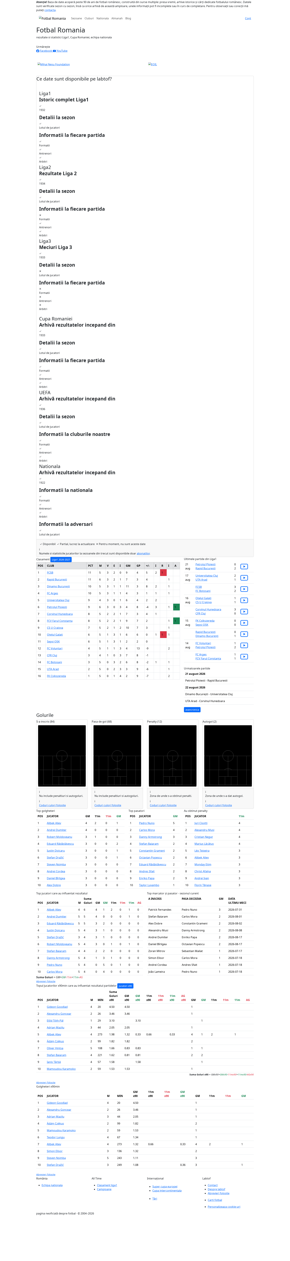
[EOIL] (152, 64)
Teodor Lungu (56, 1137)
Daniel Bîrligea (56, 878)
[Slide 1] (138, 67)
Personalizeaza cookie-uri (224, 1207)
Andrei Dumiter (56, 830)
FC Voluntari (54, 648)
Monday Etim (203, 864)
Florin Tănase (203, 885)
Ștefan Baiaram (149, 844)
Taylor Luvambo (149, 885)
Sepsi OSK (53, 641)
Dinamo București (58, 586)
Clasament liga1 (107, 1185)
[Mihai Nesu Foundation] (54, 64)
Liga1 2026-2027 (61, 559)
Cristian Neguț (204, 837)
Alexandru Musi (204, 830)
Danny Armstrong (150, 837)
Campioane (104, 1189)
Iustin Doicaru (56, 850)
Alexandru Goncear (59, 1014)
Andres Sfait (147, 871)
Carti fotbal (215, 1200)
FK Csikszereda (56, 676)
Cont (248, 18)
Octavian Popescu (150, 857)
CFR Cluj (52, 655)
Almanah (117, 18)
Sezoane (76, 18)
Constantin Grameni (152, 850)
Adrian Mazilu (55, 1027)
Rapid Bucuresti (57, 579)
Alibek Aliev (54, 823)
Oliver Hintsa (55, 1048)
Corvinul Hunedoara (60, 614)
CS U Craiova (55, 628)
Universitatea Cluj (58, 600)
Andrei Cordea (56, 871)
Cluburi (89, 18)
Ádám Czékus (55, 1041)
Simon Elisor (55, 1151)
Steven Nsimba (56, 864)
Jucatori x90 (125, 985)
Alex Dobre (54, 885)
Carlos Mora (147, 830)
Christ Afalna (203, 871)
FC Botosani (54, 662)
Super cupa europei (164, 1186)
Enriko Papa (146, 878)
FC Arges (52, 593)
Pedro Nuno (147, 823)
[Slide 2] (145, 67)
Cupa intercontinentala (167, 1190)
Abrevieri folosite (45, 981)
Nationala (102, 18)
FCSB (50, 572)
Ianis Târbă (54, 1062)
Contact (213, 1185)
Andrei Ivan (202, 878)
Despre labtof (216, 1189)
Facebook (46, 51)
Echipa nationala (52, 1185)
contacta (50, 10)
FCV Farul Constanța (59, 621)
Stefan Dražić (55, 857)
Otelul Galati (55, 634)
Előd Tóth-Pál (55, 1020)
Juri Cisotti (201, 823)
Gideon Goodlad (57, 1007)
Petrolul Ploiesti (57, 607)
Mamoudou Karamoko (61, 1069)
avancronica (192, 709)
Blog (128, 18)
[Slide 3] (151, 67)
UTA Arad (53, 669)
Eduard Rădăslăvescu (60, 844)
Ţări (154, 1198)
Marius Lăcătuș (204, 844)
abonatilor (143, 553)
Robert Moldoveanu (59, 837)
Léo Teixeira (202, 850)
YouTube (61, 51)
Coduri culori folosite (52, 805)
